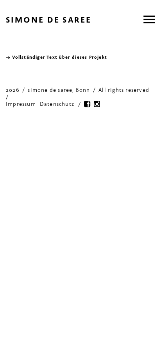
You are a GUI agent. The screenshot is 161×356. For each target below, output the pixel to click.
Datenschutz (57, 104)
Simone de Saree (48, 21)
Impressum (21, 104)
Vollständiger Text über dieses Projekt (59, 57)
